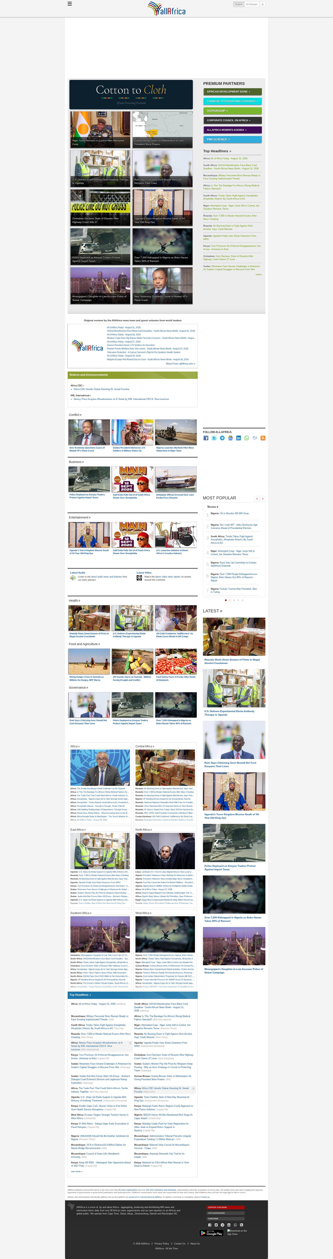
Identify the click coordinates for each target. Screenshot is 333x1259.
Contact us (205, 1197)
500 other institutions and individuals (161, 1190)
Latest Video (144, 572)
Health (73, 600)
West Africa (142, 913)
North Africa (142, 829)
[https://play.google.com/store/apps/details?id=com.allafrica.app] (211, 1234)
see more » (76, 1171)
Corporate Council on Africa (227, 120)
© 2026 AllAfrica (141, 1243)
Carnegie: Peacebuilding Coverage (231, 101)
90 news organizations (128, 1190)
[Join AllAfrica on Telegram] (222, 438)
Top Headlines (215, 151)
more (259, 274)
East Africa (77, 829)
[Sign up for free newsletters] (255, 438)
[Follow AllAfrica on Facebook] (206, 438)
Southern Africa (79, 913)
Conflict (74, 414)
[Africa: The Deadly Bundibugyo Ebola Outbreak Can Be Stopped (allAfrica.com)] (100, 768)
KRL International (80, 395)
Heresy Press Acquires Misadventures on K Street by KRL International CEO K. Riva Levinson (121, 399)
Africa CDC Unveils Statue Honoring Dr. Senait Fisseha (101, 389)
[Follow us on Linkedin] (229, 1225)
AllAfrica (166, 8)
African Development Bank (227, 91)
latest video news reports (168, 576)
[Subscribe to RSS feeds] (263, 438)
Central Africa (143, 746)
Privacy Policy (162, 1243)
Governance (77, 687)
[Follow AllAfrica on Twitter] (214, 438)
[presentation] (256, 498)
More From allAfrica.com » (180, 363)
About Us (195, 1243)
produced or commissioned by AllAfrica (145, 1197)
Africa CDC (76, 385)
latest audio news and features (106, 576)
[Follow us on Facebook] (210, 1225)
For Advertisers (216, 1213)
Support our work (217, 1207)
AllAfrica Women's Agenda (225, 129)
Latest (211, 611)
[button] (226, 600)
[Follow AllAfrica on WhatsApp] (246, 438)
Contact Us (179, 1243)
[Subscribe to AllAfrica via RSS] (241, 1225)
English (239, 4)
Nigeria (211, 506)
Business (75, 461)
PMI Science (217, 139)
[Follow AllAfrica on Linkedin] (238, 438)
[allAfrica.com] (87, 346)
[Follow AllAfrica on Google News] (230, 438)
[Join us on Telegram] (222, 1225)
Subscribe (213, 1219)
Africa (74, 746)
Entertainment (78, 517)
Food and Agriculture (83, 644)
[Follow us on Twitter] (216, 1225)
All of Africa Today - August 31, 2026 (225, 158)
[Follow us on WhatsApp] (235, 1225)
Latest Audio (77, 572)
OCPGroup (216, 111)
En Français (251, 4)
